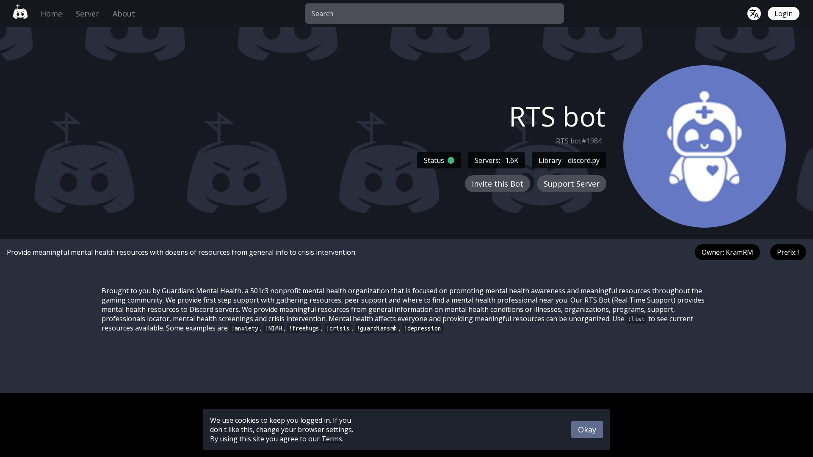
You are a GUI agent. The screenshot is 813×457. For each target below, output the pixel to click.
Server (87, 13)
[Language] (754, 13)
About (124, 13)
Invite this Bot (497, 184)
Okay (587, 429)
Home (51, 13)
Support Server (572, 184)
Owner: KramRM (727, 252)
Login (783, 13)
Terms (331, 438)
